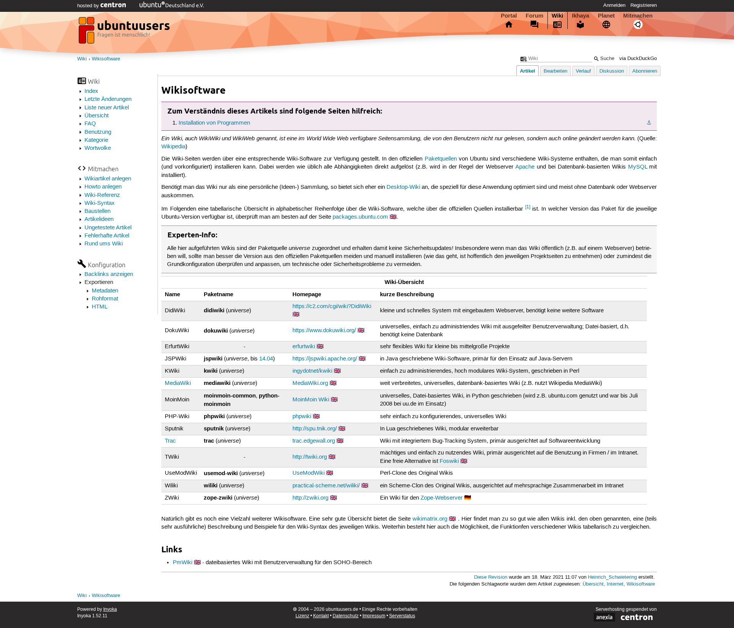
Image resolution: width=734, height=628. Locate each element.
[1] (527, 207)
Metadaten (105, 290)
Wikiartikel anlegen (107, 178)
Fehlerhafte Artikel (106, 235)
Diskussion (611, 71)
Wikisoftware (106, 59)
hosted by (89, 6)
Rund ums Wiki (103, 243)
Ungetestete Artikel (108, 227)
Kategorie (96, 140)
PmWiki (182, 562)
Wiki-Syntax (99, 203)
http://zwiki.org (310, 498)
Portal (509, 15)
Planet (606, 15)
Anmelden (614, 5)
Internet (615, 584)
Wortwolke (97, 148)
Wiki (557, 15)
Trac (170, 441)
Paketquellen (441, 159)
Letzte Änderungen (108, 99)
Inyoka (110, 609)
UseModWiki (308, 473)
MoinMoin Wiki (310, 399)
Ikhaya (580, 15)
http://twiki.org (309, 457)
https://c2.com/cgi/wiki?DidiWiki (331, 306)
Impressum (373, 616)
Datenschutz (346, 616)
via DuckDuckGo (638, 59)
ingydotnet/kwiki (312, 371)
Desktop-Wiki (403, 187)
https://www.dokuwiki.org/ (324, 330)
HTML (99, 306)
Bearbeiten (555, 71)
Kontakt (321, 616)
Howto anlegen (103, 186)
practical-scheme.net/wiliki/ (326, 485)
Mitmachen (638, 15)
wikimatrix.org (429, 519)
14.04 (266, 358)
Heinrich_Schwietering (612, 577)
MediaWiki (178, 383)
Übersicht (96, 115)
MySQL (637, 167)
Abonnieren (644, 71)
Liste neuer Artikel (106, 107)
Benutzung (97, 132)
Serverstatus (402, 616)
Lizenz (302, 616)
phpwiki (301, 416)
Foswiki (449, 461)
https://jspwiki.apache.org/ (324, 358)
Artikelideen (99, 219)
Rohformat (105, 298)
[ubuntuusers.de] (125, 32)
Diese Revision (490, 577)
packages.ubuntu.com (360, 217)
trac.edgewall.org (313, 441)
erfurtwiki (303, 346)
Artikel (527, 71)
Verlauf (583, 71)
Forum (534, 15)
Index (91, 91)
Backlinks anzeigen (108, 274)
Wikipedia (173, 146)
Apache (524, 167)
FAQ (90, 123)
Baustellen (97, 211)
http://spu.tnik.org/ (314, 428)
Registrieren (643, 5)
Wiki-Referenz (102, 195)
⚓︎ (648, 123)
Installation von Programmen (214, 123)
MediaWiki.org (310, 383)
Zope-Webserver (442, 498)
